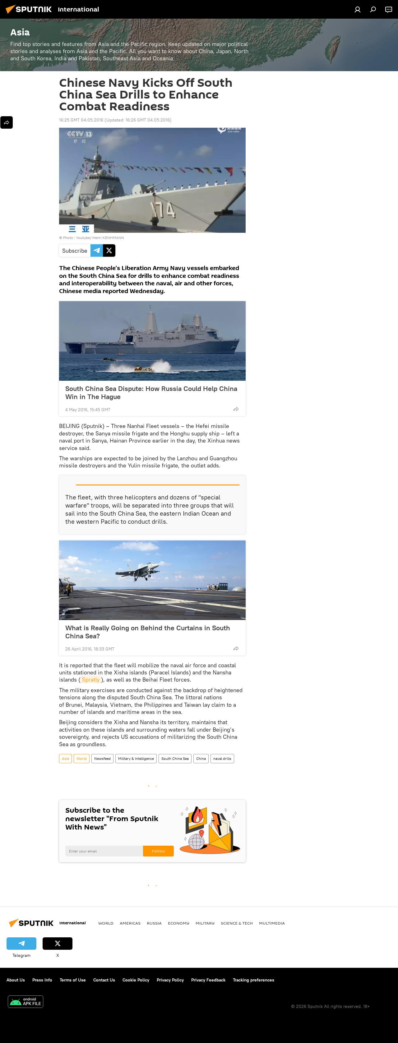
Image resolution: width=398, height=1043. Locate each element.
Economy (178, 923)
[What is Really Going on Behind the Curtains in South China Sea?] (152, 580)
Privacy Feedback (208, 980)
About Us (16, 980)
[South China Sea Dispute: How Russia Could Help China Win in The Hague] (152, 341)
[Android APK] (25, 1002)
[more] (236, 409)
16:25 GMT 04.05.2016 (81, 120)
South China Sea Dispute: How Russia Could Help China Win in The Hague (151, 392)
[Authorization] (357, 9)
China (201, 758)
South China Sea (175, 758)
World (81, 758)
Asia (65, 758)
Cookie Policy (136, 980)
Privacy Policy (170, 980)
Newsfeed (102, 758)
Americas (130, 923)
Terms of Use (73, 980)
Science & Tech (237, 923)
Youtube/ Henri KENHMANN (100, 237)
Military (205, 923)
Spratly (91, 679)
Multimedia (272, 923)
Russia (154, 923)
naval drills (222, 758)
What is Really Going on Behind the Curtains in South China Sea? (147, 632)
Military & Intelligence (136, 758)
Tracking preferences (253, 980)
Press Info (42, 980)
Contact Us (104, 980)
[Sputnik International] (30, 14)
